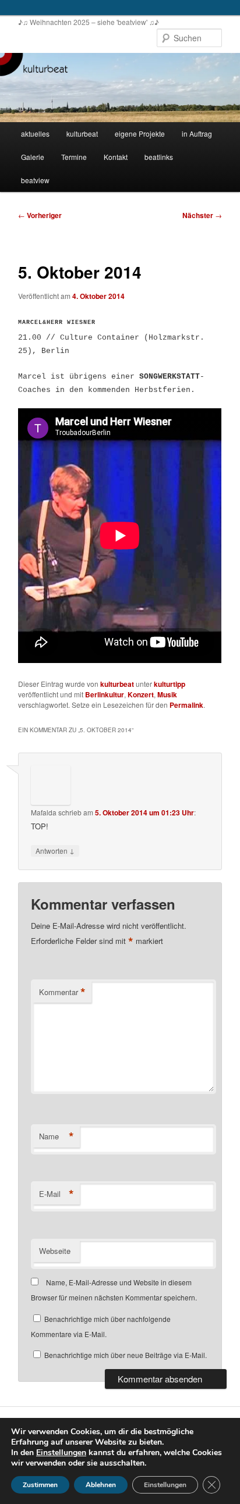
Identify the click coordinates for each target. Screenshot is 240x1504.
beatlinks (158, 157)
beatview (35, 180)
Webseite (54, 1250)
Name (56, 1136)
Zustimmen (40, 1484)
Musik (167, 694)
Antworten (55, 850)
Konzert (141, 694)
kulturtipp (169, 684)
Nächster (202, 215)
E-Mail (56, 1194)
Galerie (32, 157)
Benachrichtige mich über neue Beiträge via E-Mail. (125, 1355)
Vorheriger (40, 215)
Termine (74, 157)
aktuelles (35, 133)
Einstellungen (61, 1453)
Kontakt (116, 157)
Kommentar (62, 992)
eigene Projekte (140, 133)
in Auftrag (197, 133)
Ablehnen (101, 1484)
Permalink (186, 705)
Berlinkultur (104, 694)
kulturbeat (82, 133)
